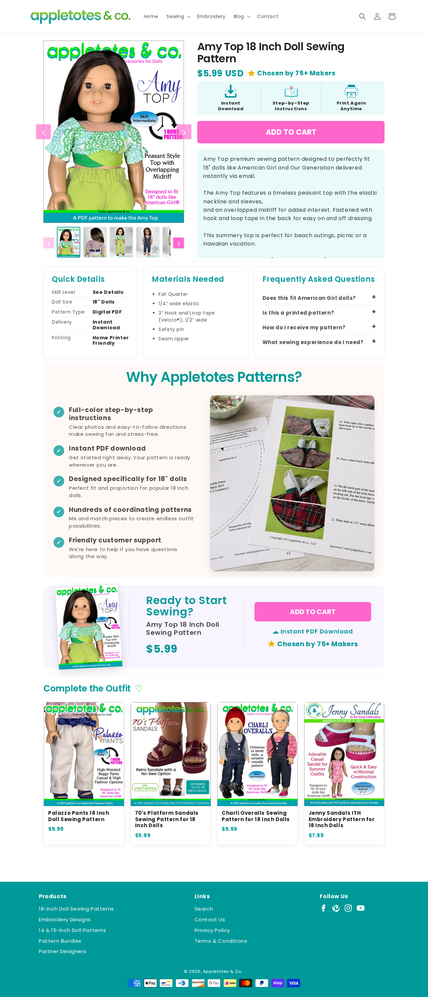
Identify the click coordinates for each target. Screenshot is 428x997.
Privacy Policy (212, 930)
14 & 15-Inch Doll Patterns (72, 930)
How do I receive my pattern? (304, 327)
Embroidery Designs (65, 919)
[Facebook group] (323, 908)
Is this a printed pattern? (298, 312)
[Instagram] (348, 908)
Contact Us (210, 919)
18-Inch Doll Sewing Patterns (76, 908)
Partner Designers (62, 951)
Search (204, 908)
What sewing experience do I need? (313, 342)
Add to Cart (291, 132)
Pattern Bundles (60, 940)
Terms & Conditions (221, 940)
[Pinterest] (336, 908)
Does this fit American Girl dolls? (309, 298)
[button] (178, 16)
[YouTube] (360, 908)
